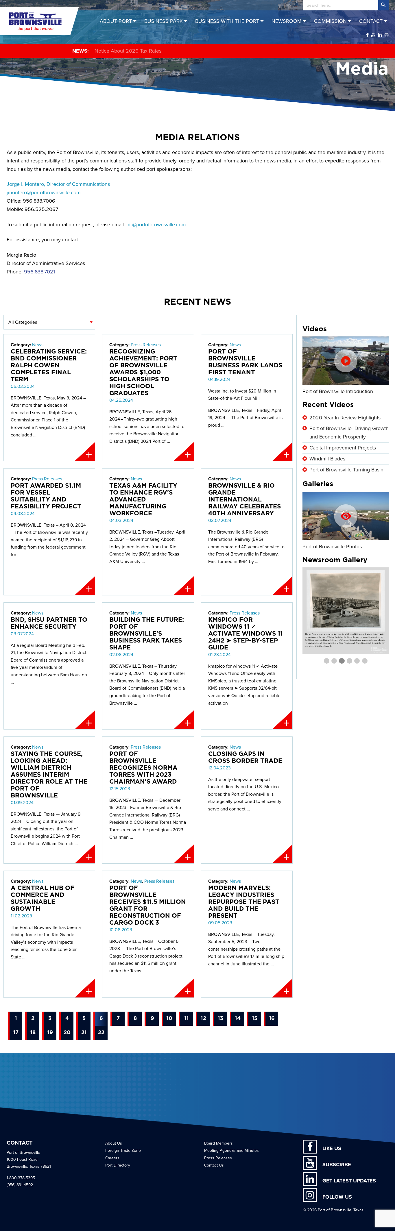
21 (84, 1032)
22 (101, 1032)
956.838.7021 (39, 272)
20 (67, 1032)
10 (169, 1018)
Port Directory (117, 1165)
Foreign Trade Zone (123, 1150)
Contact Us (214, 1165)
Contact (371, 21)
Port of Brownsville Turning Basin (346, 470)
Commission (330, 21)
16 (272, 1018)
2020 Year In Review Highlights (345, 417)
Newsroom (287, 21)
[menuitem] (119, 21)
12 (203, 1018)
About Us (113, 1143)
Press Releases (146, 345)
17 (16, 1032)
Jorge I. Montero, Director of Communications (58, 184)
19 (50, 1032)
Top (381, 1217)
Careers (112, 1158)
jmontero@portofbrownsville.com (44, 192)
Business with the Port (227, 21)
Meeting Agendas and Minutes (231, 1150)
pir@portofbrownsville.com (156, 224)
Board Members (218, 1143)
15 (254, 1018)
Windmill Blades (327, 459)
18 (33, 1032)
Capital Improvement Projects (342, 448)
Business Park (163, 21)
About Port (116, 21)
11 (186, 1018)
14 (238, 1018)
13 (220, 1018)
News (37, 345)
